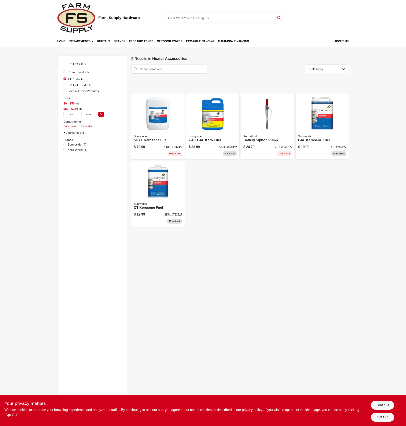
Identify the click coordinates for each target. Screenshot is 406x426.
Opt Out (382, 417)
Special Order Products (83, 91)
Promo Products (78, 72)
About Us (341, 41)
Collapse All (70, 126)
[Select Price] (101, 114)
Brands (119, 41)
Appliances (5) (76, 132)
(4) (77, 144)
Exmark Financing (200, 41)
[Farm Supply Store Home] (76, 18)
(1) (77, 149)
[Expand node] (65, 132)
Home (61, 41)
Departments (80, 41)
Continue (382, 405)
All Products (76, 79)
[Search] (279, 17)
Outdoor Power (169, 41)
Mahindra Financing (233, 41)
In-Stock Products (79, 85)
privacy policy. (252, 410)
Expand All (87, 126)
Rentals (103, 41)
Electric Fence (141, 41)
